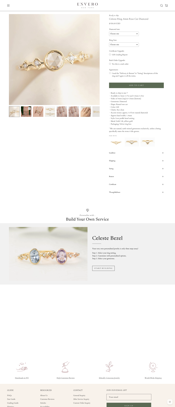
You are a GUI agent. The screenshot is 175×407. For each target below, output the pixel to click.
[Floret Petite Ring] (116, 142)
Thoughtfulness (114, 192)
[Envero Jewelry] (87, 5)
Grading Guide (12, 403)
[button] (161, 5)
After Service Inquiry (81, 399)
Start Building (103, 268)
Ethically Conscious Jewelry (109, 378)
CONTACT (78, 390)
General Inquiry (79, 395)
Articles (43, 403)
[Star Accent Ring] (147, 142)
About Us (44, 395)
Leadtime (112, 153)
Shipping (112, 161)
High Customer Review (66, 378)
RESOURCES (46, 390)
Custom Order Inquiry (81, 403)
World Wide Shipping (153, 378)
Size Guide (11, 399)
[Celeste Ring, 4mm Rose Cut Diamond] (14, 111)
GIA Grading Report (120, 54)
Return (111, 176)
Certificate (112, 184)
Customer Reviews (47, 399)
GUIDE (10, 390)
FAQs (9, 395)
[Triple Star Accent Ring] (132, 142)
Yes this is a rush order (120, 64)
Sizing (111, 168)
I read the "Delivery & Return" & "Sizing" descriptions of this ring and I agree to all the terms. (135, 74)
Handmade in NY (22, 378)
